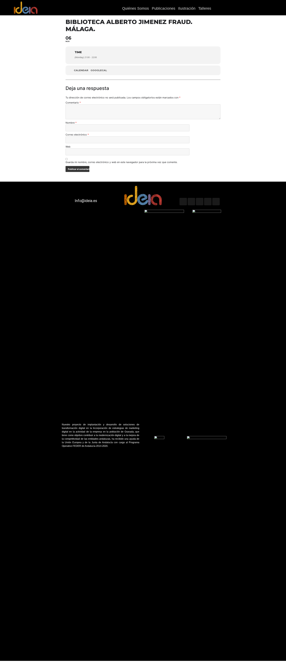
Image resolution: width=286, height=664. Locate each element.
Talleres (204, 8)
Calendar (81, 70)
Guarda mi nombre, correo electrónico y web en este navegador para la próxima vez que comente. (121, 162)
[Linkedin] (208, 201)
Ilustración (186, 8)
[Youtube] (191, 201)
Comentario (73, 102)
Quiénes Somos (135, 8)
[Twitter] (183, 201)
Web (68, 146)
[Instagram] (199, 201)
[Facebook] (216, 201)
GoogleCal (99, 70)
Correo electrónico (77, 134)
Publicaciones (163, 8)
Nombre (71, 122)
